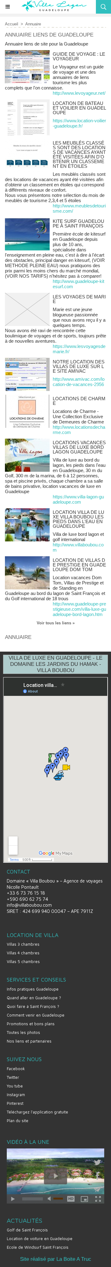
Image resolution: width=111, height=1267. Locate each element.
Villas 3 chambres (23, 944)
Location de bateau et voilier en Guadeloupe (79, 108)
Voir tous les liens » (56, 623)
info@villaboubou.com (29, 905)
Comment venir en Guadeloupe (35, 1015)
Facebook (16, 1068)
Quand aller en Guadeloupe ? (34, 997)
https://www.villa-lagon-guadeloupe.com (78, 499)
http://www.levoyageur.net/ (79, 93)
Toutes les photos (23, 1032)
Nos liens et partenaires (29, 1041)
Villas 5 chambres (23, 961)
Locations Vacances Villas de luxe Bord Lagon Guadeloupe (79, 447)
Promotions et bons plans (31, 1023)
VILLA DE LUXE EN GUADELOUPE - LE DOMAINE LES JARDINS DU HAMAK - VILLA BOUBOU (55, 664)
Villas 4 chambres (23, 952)
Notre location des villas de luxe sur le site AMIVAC (79, 366)
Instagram (16, 1094)
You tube (15, 1085)
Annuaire (33, 24)
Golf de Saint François (27, 1229)
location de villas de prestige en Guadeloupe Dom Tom (79, 565)
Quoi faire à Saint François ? (33, 1006)
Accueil (11, 24)
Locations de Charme (79, 401)
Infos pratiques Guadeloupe (33, 989)
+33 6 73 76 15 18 (26, 893)
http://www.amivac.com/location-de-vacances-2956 (79, 381)
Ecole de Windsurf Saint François (37, 1247)
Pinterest (15, 1103)
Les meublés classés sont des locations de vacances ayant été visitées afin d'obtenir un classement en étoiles (79, 154)
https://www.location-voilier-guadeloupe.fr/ (79, 123)
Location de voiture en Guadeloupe (39, 1238)
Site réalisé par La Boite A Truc (55, 1259)
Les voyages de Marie (79, 299)
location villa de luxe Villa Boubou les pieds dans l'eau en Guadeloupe (78, 519)
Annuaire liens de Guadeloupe (49, 35)
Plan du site (17, 1120)
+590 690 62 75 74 (27, 899)
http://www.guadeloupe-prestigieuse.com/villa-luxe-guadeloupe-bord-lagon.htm (79, 609)
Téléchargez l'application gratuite (37, 1111)
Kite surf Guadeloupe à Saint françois (78, 223)
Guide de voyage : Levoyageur (79, 56)
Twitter (13, 1077)
